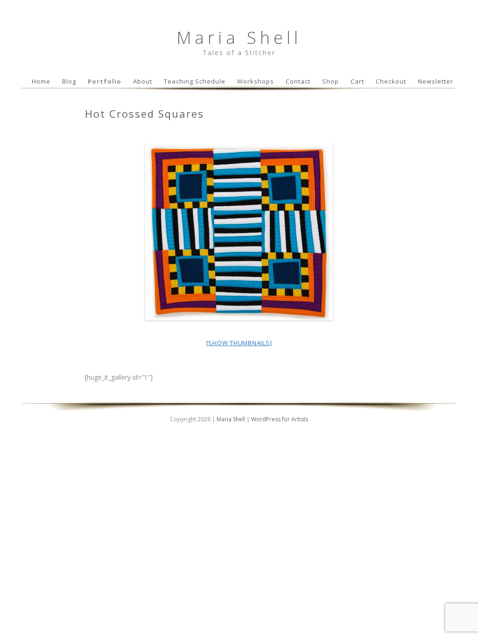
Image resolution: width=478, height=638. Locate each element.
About (142, 81)
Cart (357, 81)
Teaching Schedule (194, 81)
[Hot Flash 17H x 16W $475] (239, 231)
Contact (298, 81)
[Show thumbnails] (239, 343)
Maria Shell (239, 37)
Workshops (255, 81)
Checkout (391, 81)
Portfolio (104, 81)
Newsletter (435, 81)
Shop (330, 81)
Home (41, 81)
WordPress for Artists (279, 419)
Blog (69, 81)
